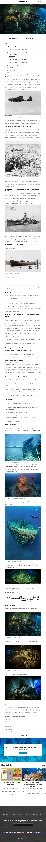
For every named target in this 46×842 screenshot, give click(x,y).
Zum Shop (23, 752)
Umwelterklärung (23, 811)
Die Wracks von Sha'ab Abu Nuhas (11, 783)
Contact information (23, 817)
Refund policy (32, 814)
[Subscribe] (32, 825)
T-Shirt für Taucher (40, 811)
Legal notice (30, 817)
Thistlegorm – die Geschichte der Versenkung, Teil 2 (17, 52)
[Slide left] (20, 803)
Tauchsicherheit (12, 67)
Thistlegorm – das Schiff (12, 54)
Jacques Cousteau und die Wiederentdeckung (18, 62)
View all (43, 765)
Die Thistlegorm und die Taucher (15, 64)
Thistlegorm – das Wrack (12, 60)
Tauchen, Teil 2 (12, 70)
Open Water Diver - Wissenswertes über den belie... (32, 784)
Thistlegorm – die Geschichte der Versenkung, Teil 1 (17, 49)
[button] (2, 2)
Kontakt (17, 811)
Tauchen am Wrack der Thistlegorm (14, 65)
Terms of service (39, 814)
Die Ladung (11, 57)
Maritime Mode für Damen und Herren (10, 814)
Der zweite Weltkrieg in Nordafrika (14, 51)
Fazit (8, 72)
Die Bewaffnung (12, 56)
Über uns (3, 811)
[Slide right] (25, 803)
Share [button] (7, 43)
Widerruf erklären (11, 811)
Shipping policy (16, 817)
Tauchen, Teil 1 (12, 69)
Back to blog (24, 735)
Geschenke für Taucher (31, 811)
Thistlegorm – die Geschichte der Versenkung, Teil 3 (17, 59)
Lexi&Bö (24, 836)
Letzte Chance (20, 814)
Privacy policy (26, 814)
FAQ (6, 811)
